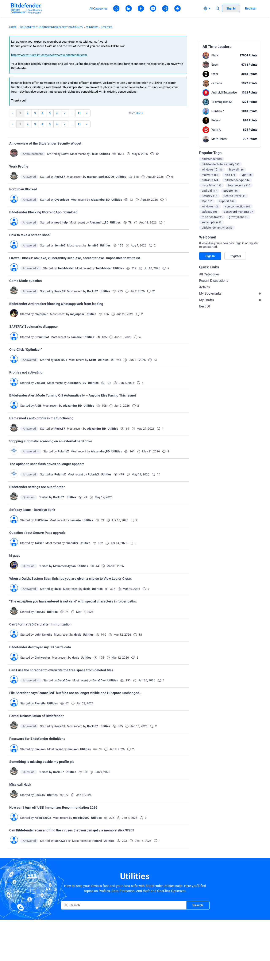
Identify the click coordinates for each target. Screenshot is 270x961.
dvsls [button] (86, 588)
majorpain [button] (41, 314)
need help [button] (61, 222)
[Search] (217, 8)
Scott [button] (65, 154)
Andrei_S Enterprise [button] (224, 92)
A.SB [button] (38, 405)
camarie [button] (76, 337)
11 (79, 113)
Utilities (104, 154)
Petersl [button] (97, 840)
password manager (238, 211)
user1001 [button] (60, 359)
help (230, 174)
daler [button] (57, 588)
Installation (211, 185)
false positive (212, 217)
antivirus (210, 180)
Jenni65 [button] (59, 245)
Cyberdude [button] (61, 199)
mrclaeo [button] (40, 749)
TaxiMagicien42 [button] (221, 101)
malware (210, 174)
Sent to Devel (235, 196)
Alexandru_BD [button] (100, 199)
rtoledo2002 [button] (43, 817)
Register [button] (235, 256)
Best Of (204, 306)
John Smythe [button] (43, 634)
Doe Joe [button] (40, 382)
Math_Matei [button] (219, 139)
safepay (209, 211)
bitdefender (212, 159)
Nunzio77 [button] (217, 111)
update (230, 190)
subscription (211, 222)
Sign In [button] (210, 256)
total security (239, 185)
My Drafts (230, 300)
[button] (139, 113)
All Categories (209, 274)
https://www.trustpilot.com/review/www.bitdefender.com (49, 55)
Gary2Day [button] (64, 680)
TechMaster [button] (66, 268)
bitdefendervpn (237, 180)
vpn (247, 174)
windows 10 (212, 169)
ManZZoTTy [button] (62, 840)
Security (209, 196)
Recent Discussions (213, 281)
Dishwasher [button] (42, 657)
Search (197, 905)
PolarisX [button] (63, 451)
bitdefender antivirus (217, 227)
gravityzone (238, 217)
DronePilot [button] (42, 337)
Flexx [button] (94, 154)
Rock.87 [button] (59, 176)
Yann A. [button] (216, 129)
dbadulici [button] (72, 543)
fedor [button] (214, 74)
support (226, 201)
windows (210, 206)
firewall (236, 169)
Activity (204, 287)
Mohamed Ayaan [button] (64, 566)
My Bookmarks (230, 293)
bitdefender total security (220, 164)
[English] (26, 8)
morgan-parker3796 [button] (100, 176)
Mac (207, 201)
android (209, 190)
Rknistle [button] (40, 703)
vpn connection (237, 206)
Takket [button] (39, 543)
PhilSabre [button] (41, 520)
